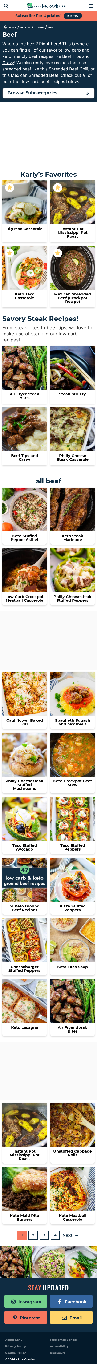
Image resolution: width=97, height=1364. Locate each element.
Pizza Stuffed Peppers (73, 908)
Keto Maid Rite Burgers (24, 1217)
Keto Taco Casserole (24, 296)
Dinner (39, 28)
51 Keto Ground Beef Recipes (25, 908)
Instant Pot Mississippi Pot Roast (73, 232)
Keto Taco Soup (72, 967)
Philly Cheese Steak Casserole (73, 457)
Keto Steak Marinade (72, 538)
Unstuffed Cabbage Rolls (72, 1153)
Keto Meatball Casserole (72, 1217)
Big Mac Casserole (24, 229)
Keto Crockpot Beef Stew (72, 783)
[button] (91, 5)
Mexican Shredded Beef (34, 75)
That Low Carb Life (47, 6)
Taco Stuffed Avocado (24, 847)
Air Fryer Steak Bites (24, 396)
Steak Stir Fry (72, 394)
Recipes (25, 28)
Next (67, 1235)
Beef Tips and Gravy (24, 457)
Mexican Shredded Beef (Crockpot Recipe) (72, 298)
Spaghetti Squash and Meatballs (72, 722)
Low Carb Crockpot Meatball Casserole (24, 598)
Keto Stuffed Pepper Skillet (25, 538)
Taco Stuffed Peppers (72, 847)
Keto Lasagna (24, 1028)
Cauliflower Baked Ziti (24, 722)
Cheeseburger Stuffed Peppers (24, 969)
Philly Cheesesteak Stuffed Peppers (72, 598)
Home (12, 28)
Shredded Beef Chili (68, 69)
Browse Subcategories (32, 93)
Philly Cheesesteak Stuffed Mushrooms (24, 785)
